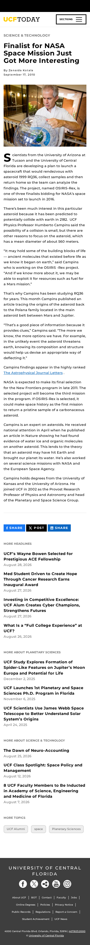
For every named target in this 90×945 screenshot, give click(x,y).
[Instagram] (67, 884)
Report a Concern (66, 911)
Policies (45, 904)
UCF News (60, 919)
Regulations (43, 911)
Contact (47, 897)
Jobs (74, 897)
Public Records (21, 911)
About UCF (19, 897)
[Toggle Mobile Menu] (85, 5)
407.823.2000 (77, 931)
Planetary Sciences (66, 829)
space (38, 829)
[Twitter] (34, 884)
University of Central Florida (45, 871)
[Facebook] (23, 884)
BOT (34, 897)
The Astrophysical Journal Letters (33, 373)
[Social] (45, 884)
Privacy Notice (64, 904)
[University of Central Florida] (36, 6)
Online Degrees (25, 904)
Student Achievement (35, 919)
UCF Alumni (16, 829)
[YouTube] (56, 884)
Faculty (61, 897)
